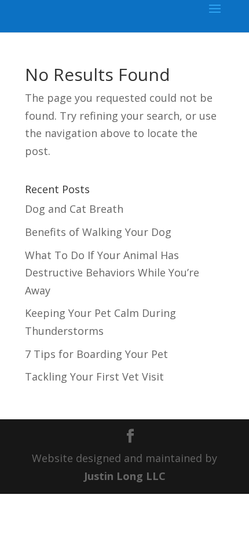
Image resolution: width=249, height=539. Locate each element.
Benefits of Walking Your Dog (98, 232)
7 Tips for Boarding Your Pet (96, 354)
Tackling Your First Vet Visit (94, 376)
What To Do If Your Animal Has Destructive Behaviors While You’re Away (112, 272)
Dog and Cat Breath (74, 209)
